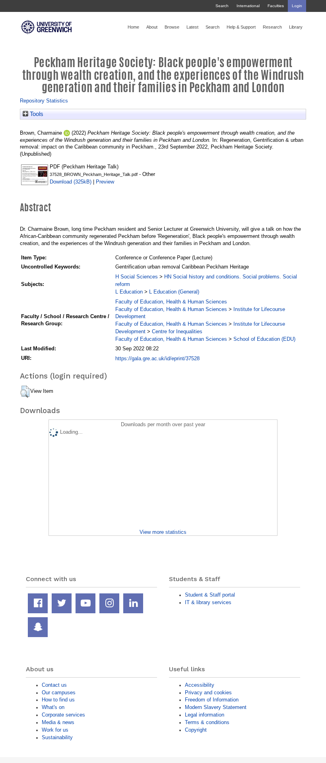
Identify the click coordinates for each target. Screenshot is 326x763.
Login (297, 6)
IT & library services (208, 602)
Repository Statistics (44, 101)
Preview (105, 182)
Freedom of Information (212, 700)
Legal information (204, 715)
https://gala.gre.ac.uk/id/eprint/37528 (157, 358)
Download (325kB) (70, 182)
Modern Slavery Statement (215, 707)
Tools (35, 114)
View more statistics (163, 532)
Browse (172, 27)
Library (296, 27)
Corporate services (63, 715)
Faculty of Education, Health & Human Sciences (171, 302)
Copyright (196, 730)
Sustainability (57, 737)
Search (222, 6)
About (151, 27)
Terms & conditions (207, 722)
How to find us (58, 700)
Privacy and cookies (208, 692)
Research (272, 27)
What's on (53, 707)
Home (133, 27)
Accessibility (199, 685)
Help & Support (241, 27)
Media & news (58, 722)
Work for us (55, 730)
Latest (192, 27)
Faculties (276, 6)
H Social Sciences (136, 277)
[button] (24, 392)
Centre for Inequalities (177, 331)
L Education (129, 292)
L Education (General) (174, 292)
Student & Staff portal (210, 595)
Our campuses (59, 692)
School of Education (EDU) (264, 339)
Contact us (54, 685)
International (248, 6)
